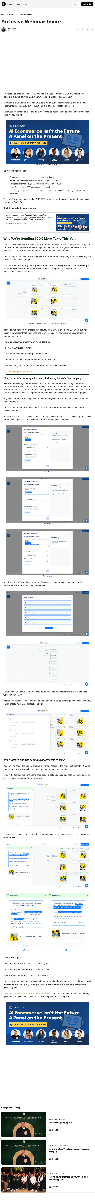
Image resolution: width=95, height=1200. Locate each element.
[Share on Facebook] (77, 29)
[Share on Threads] (87, 29)
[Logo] (4, 4)
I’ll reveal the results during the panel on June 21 (27, 993)
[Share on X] (82, 29)
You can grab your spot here (17, 371)
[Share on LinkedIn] (92, 29)
